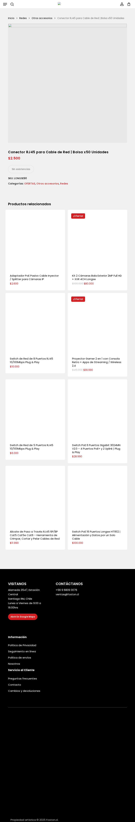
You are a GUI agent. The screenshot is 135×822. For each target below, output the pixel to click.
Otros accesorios (42, 18)
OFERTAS (29, 183)
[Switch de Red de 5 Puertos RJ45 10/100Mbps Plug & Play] (35, 409)
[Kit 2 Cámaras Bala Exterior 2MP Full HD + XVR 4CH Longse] (97, 240)
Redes (23, 18)
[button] (5, 4)
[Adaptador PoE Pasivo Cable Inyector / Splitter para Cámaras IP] (35, 240)
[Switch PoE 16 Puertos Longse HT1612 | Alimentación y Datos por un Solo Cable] (97, 496)
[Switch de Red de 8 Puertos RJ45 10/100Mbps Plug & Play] (35, 323)
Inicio (11, 18)
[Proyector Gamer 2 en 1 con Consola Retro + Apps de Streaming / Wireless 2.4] (97, 323)
